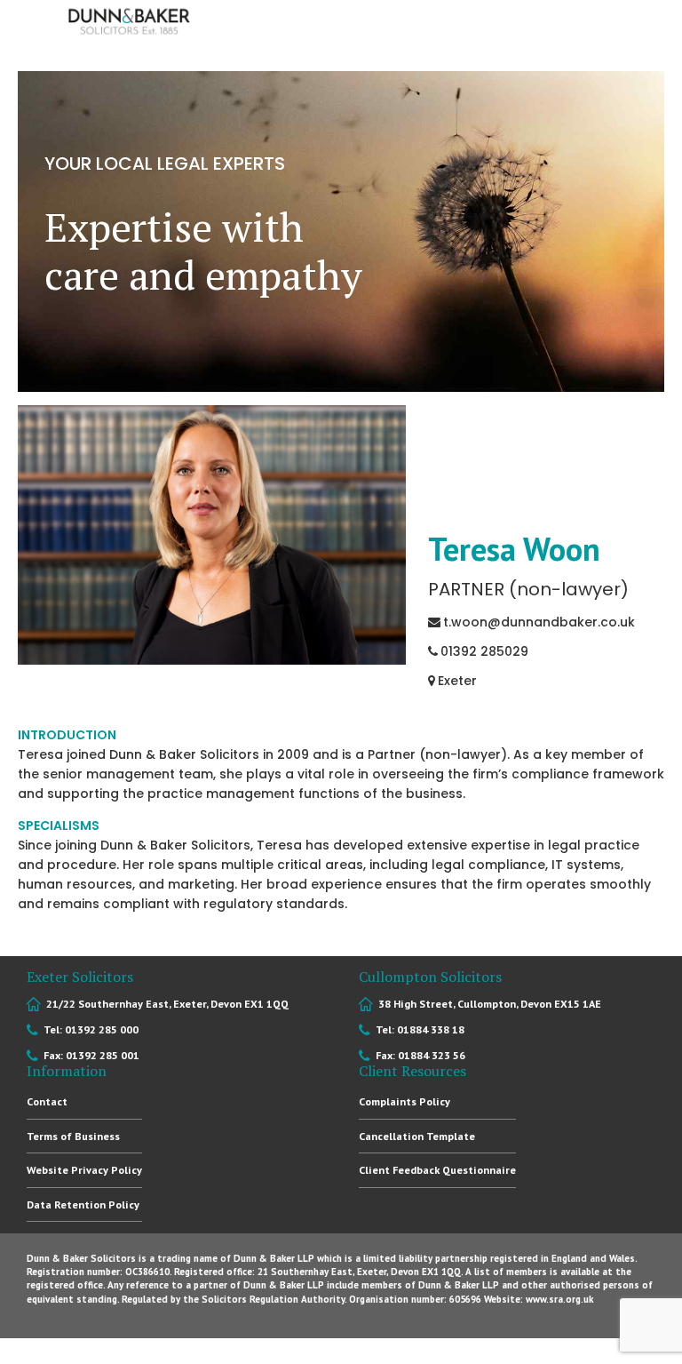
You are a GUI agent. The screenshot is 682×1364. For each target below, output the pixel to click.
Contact (47, 1101)
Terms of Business (73, 1136)
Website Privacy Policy (84, 1170)
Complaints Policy (404, 1101)
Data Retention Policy (83, 1204)
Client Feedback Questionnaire (437, 1170)
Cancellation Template (417, 1136)
